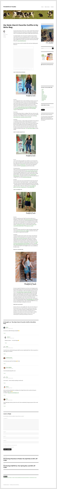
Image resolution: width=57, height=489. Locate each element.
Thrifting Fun (44, 99)
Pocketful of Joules (9, 6)
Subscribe (43, 109)
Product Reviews (44, 97)
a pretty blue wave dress (20, 224)
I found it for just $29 (29, 219)
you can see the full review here (31, 170)
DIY (42, 90)
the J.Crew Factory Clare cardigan (23, 230)
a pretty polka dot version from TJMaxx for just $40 (27, 107)
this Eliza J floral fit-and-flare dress (21, 108)
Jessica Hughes (9, 367)
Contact (52, 6)
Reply (4, 333)
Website (4, 440)
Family (43, 91)
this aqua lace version (29, 225)
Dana (7, 377)
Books (43, 89)
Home (42, 6)
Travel (43, 100)
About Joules (47, 6)
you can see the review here (22, 238)
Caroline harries (9, 357)
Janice (7, 327)
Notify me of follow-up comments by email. (10, 445)
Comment (5, 418)
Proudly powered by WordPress (14, 484)
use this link (23, 165)
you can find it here (21, 164)
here (24, 128)
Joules (4, 33)
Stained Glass (44, 98)
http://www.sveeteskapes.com (13, 392)
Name (4, 431)
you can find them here (22, 40)
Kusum (7, 386)
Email (4, 436)
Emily (7, 346)
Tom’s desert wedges (31, 128)
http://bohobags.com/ (31, 299)
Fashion (4, 35)
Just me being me (44, 96)
